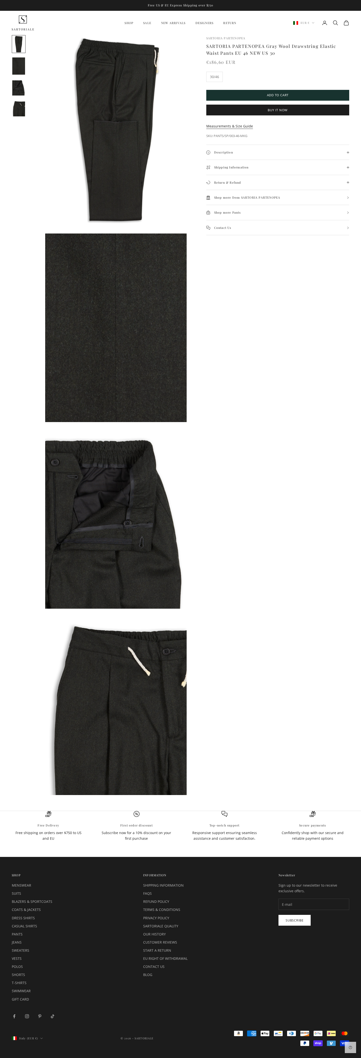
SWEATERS (20, 950)
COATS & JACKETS (26, 909)
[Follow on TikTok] (52, 1016)
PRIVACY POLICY (156, 918)
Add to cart (278, 95)
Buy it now (278, 110)
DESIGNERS (204, 23)
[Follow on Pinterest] (39, 1016)
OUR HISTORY (154, 934)
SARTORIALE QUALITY (160, 926)
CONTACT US (154, 966)
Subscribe (295, 920)
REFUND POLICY (156, 901)
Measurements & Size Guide (229, 126)
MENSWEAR (21, 885)
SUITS (16, 893)
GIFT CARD (20, 999)
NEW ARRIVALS (173, 23)
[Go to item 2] (19, 66)
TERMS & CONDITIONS (161, 909)
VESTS (17, 958)
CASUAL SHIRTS (24, 926)
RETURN (229, 23)
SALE (147, 23)
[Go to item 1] (19, 44)
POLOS (17, 966)
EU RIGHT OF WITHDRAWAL (165, 958)
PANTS (17, 934)
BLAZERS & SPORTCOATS (32, 901)
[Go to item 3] (19, 87)
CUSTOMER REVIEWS (160, 942)
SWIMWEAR (21, 991)
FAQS (147, 893)
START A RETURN (157, 950)
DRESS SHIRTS (23, 918)
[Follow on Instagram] (27, 1016)
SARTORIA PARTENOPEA (226, 38)
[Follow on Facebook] (14, 1016)
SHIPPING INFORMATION (163, 885)
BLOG (147, 974)
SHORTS (18, 974)
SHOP (129, 23)
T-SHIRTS (19, 982)
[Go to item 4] (19, 108)
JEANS (17, 942)
